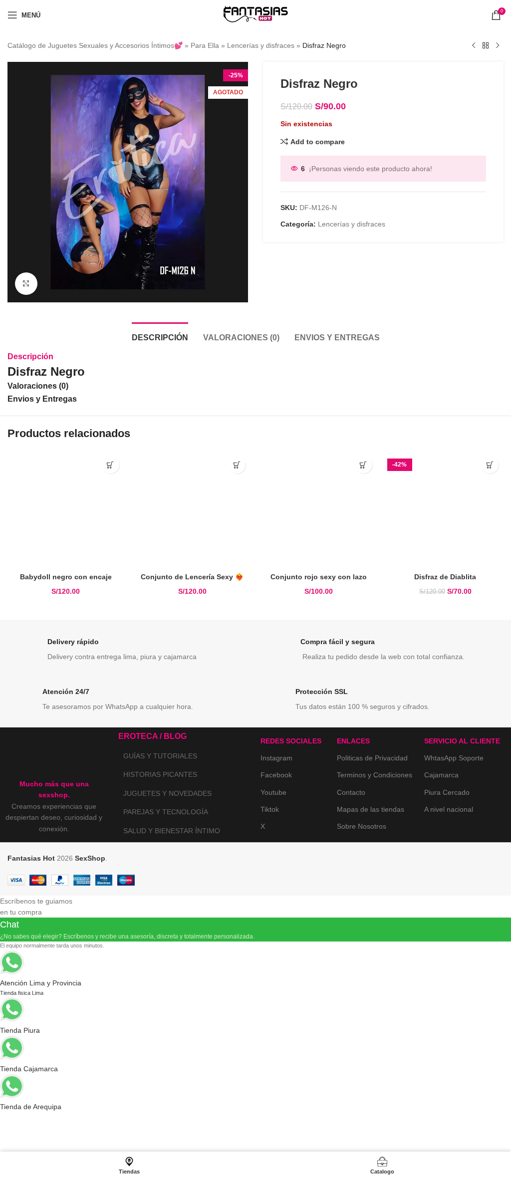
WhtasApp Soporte (454, 758)
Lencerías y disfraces (260, 45)
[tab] (160, 336)
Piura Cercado (447, 792)
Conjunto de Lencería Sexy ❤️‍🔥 (192, 577)
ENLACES (353, 741)
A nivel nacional (448, 809)
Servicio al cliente (462, 741)
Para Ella (205, 45)
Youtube (273, 792)
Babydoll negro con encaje (66, 577)
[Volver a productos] (486, 46)
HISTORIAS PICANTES (160, 774)
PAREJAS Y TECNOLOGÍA (165, 812)
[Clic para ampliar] (26, 283)
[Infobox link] (129, 652)
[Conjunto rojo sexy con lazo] (318, 509)
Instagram (276, 758)
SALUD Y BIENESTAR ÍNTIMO (171, 831)
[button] (110, 464)
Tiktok (269, 809)
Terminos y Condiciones (374, 775)
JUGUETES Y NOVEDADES (167, 793)
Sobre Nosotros (361, 826)
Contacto (351, 792)
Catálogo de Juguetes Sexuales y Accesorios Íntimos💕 (95, 45)
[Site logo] (255, 14)
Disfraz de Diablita (445, 577)
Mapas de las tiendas (370, 809)
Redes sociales (290, 741)
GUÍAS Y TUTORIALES (160, 756)
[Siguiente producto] (498, 46)
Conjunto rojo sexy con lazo (318, 577)
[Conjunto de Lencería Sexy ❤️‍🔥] (192, 509)
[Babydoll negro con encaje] (65, 509)
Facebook (276, 775)
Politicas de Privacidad (372, 758)
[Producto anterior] (474, 46)
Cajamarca (441, 775)
